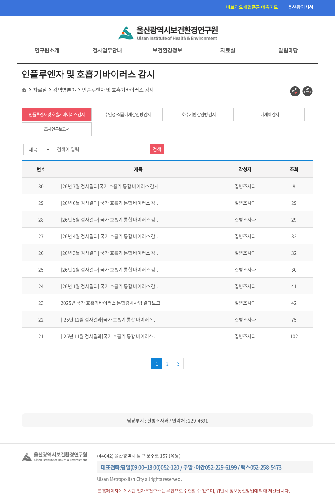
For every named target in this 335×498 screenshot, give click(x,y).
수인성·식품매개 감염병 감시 (127, 114)
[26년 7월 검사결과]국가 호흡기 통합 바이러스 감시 (110, 186)
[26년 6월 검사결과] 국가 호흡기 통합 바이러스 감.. (109, 202)
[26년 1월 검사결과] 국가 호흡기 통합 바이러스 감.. (109, 286)
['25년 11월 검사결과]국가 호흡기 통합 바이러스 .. (109, 336)
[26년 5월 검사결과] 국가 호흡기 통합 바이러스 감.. (109, 219)
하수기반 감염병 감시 (199, 114)
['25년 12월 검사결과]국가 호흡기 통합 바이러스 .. (109, 319)
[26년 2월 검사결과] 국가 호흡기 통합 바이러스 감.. (109, 269)
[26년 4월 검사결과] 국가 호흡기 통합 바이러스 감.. (109, 236)
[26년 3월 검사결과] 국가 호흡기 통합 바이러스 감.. (109, 252)
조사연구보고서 (56, 129)
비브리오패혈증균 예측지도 (252, 7)
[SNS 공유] (295, 91)
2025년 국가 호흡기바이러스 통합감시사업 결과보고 (110, 302)
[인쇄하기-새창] (307, 91)
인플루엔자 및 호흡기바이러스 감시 (57, 114)
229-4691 (198, 420)
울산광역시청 (300, 7)
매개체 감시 (269, 114)
